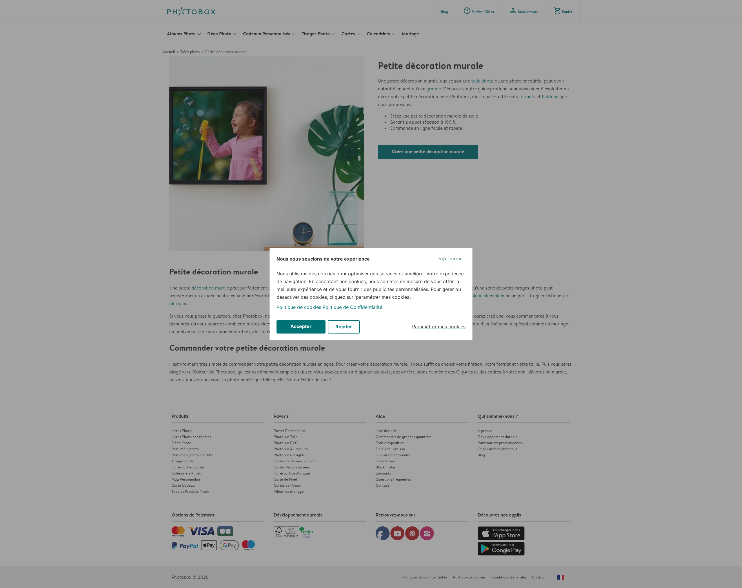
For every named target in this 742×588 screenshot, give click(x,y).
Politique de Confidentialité (352, 307)
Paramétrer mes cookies (438, 326)
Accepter (301, 326)
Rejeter (343, 326)
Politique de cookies (299, 307)
